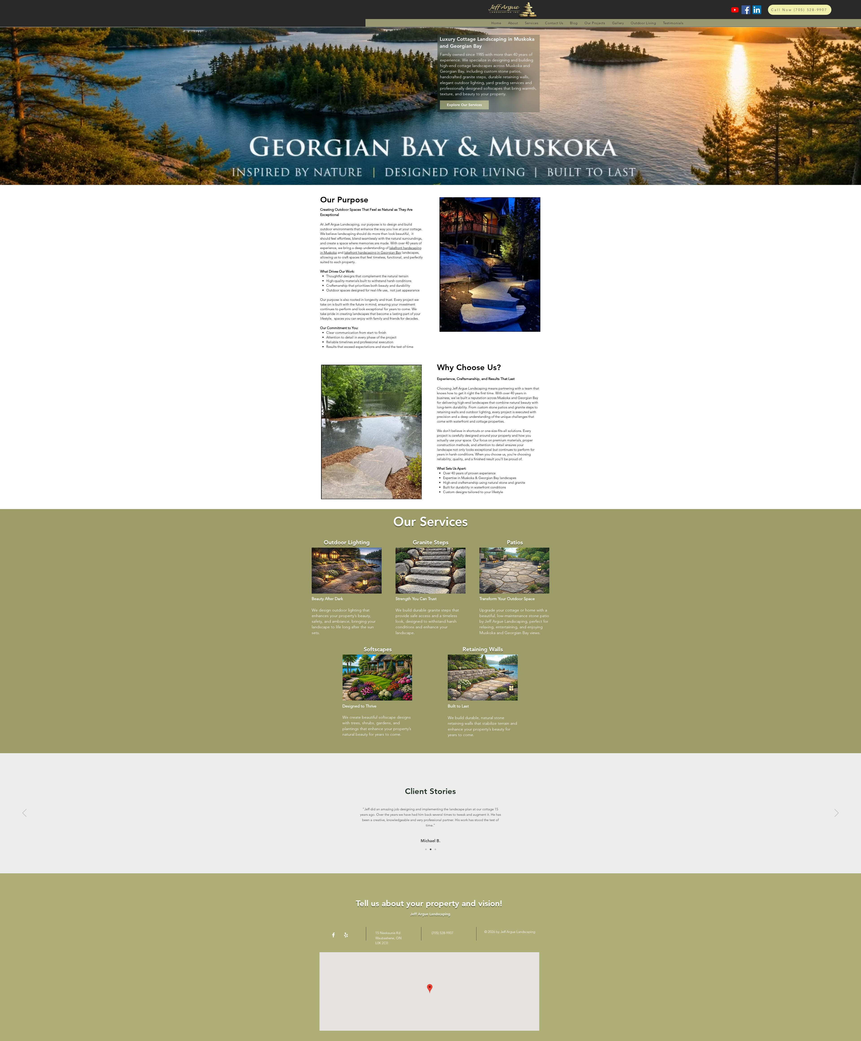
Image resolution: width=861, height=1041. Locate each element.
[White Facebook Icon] (333, 935)
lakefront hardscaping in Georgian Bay (372, 252)
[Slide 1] (426, 849)
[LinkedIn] (756, 9)
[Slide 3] (435, 849)
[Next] (837, 813)
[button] (531, 23)
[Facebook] (745, 9)
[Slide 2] (430, 849)
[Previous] (24, 813)
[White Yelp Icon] (346, 935)
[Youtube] (735, 9)
